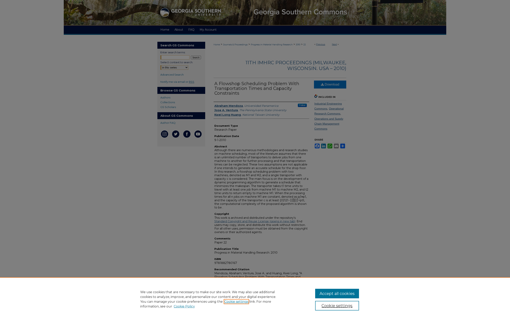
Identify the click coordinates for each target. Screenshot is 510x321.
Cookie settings (236, 301)
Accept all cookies (337, 293)
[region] (255, 299)
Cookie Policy (184, 306)
